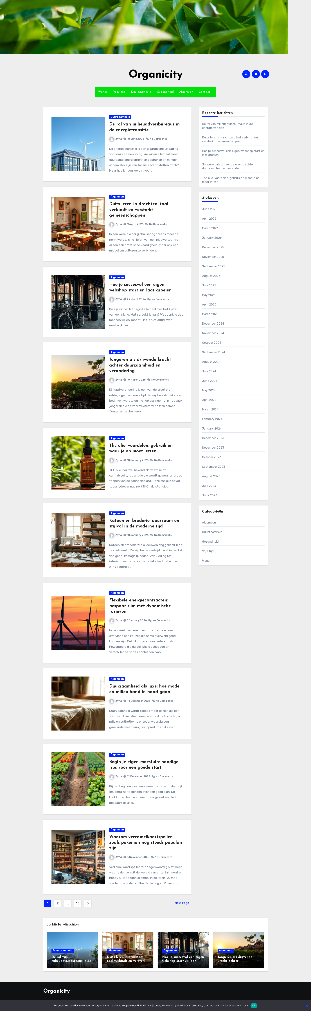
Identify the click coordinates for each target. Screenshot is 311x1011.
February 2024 (212, 419)
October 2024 (211, 342)
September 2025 (213, 266)
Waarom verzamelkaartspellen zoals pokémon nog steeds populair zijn (145, 842)
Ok (254, 1005)
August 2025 (211, 276)
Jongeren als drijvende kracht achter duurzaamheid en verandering (140, 365)
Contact (205, 92)
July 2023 (209, 485)
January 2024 (212, 428)
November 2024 (213, 333)
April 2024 (209, 400)
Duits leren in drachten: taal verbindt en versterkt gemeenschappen (138, 209)
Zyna (118, 138)
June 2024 (209, 381)
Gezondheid (165, 92)
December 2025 (213, 247)
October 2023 (211, 457)
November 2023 (213, 447)
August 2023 (211, 476)
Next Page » (183, 903)
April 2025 (209, 304)
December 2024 (213, 323)
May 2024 (209, 390)
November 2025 (213, 257)
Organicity (156, 74)
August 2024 (211, 361)
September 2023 (213, 466)
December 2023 (213, 438)
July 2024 (209, 371)
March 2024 (210, 409)
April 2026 (209, 218)
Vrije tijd (119, 92)
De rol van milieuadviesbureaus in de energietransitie (71, 961)
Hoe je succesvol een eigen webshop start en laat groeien (183, 961)
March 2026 (210, 228)
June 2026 (209, 209)
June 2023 (209, 495)
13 (77, 903)
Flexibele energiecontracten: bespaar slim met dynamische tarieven (140, 606)
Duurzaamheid (141, 92)
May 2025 (209, 295)
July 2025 (209, 285)
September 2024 (213, 352)
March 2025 (210, 314)
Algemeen (186, 92)
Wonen (103, 92)
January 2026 (212, 237)
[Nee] (306, 1005)
